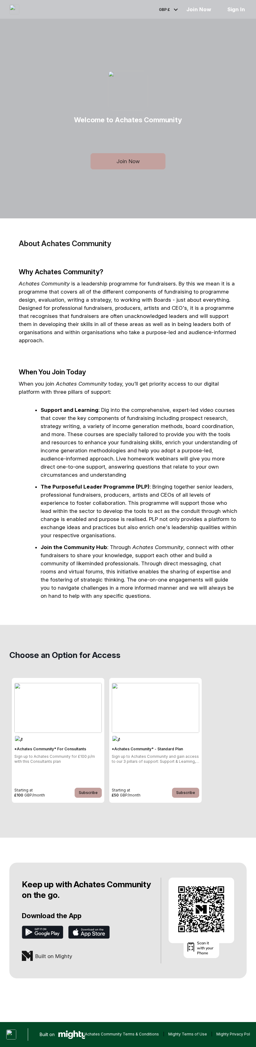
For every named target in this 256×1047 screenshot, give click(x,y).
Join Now (198, 9)
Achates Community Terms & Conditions (122, 1034)
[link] (58, 740)
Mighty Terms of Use (187, 1034)
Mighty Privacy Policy (235, 1034)
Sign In (236, 9)
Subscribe (88, 792)
